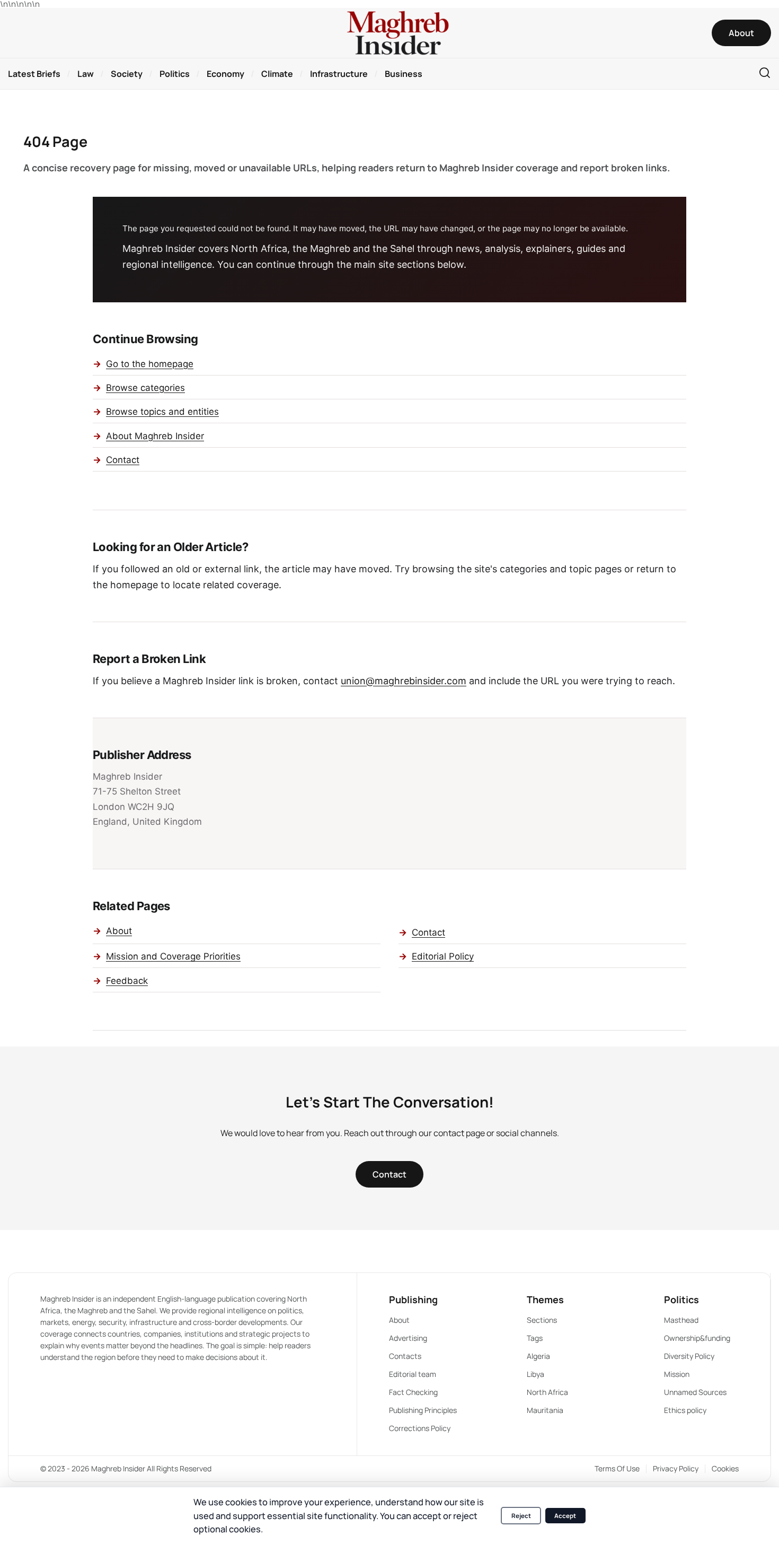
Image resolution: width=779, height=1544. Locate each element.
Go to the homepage (149, 364)
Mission (676, 1374)
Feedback (127, 980)
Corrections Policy (419, 1428)
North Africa (547, 1392)
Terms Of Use (617, 1468)
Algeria (538, 1356)
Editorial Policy (443, 956)
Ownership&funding (697, 1338)
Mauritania (545, 1410)
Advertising (408, 1338)
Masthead (681, 1320)
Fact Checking (413, 1392)
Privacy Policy (675, 1468)
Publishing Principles (423, 1410)
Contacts (405, 1356)
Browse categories (145, 387)
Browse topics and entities (162, 411)
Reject (521, 1516)
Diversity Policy (689, 1356)
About (119, 931)
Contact (122, 460)
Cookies (725, 1468)
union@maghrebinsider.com (403, 680)
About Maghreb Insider (155, 436)
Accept (565, 1516)
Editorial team (412, 1374)
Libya (535, 1374)
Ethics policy (685, 1410)
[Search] (764, 73)
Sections (542, 1320)
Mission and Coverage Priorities (173, 956)
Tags (535, 1338)
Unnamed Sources (695, 1392)
